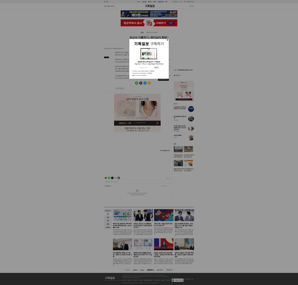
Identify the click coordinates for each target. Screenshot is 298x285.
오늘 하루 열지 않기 (163, 79)
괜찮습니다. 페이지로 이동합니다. (139, 75)
